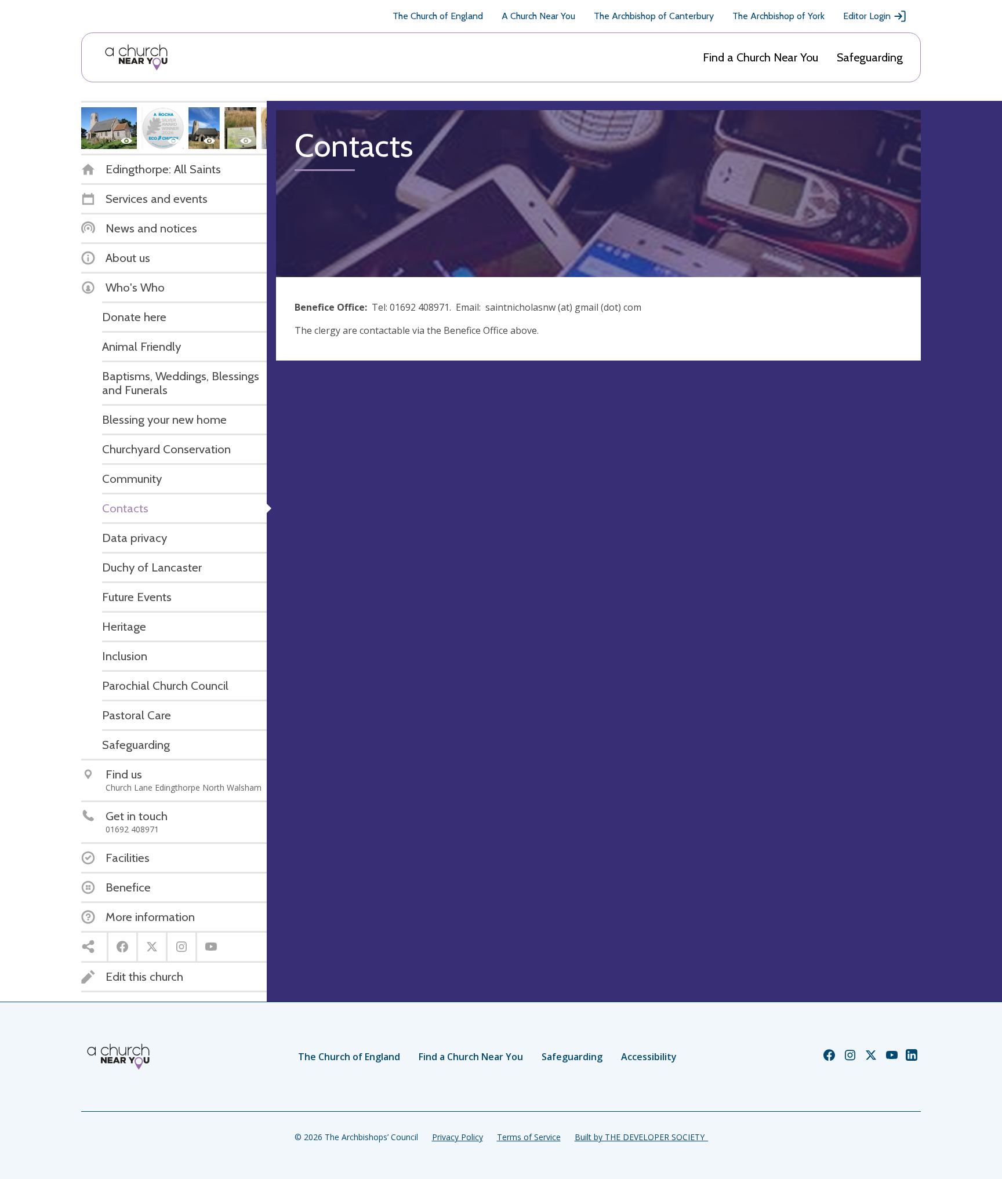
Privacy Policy (457, 1136)
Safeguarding (870, 57)
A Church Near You (538, 15)
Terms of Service (529, 1136)
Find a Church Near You (760, 57)
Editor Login (867, 15)
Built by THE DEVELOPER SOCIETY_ (641, 1136)
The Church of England (438, 15)
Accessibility (649, 1056)
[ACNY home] (136, 57)
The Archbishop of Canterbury (654, 15)
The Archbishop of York (778, 15)
